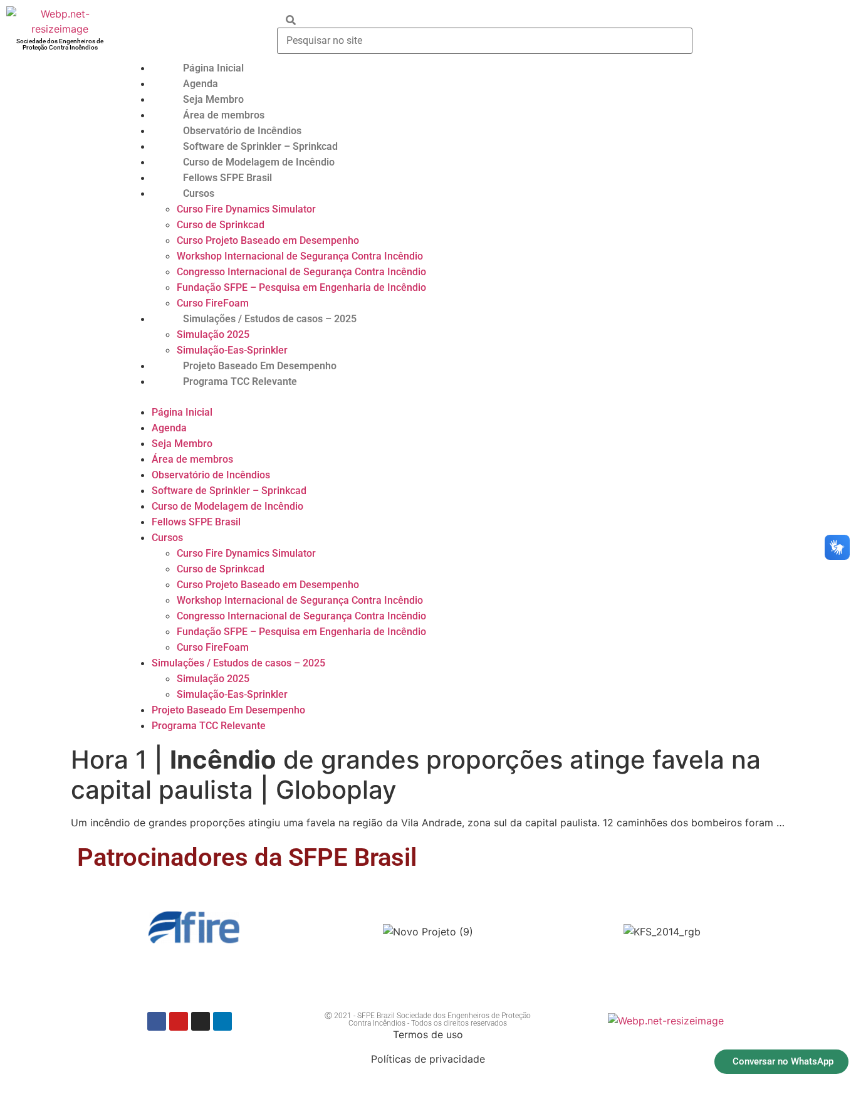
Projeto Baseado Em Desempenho (260, 366)
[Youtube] (178, 1021)
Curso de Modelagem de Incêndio (259, 162)
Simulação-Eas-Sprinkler (232, 350)
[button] (488, 396)
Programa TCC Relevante (240, 381)
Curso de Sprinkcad (220, 225)
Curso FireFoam (213, 303)
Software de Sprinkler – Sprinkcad (260, 146)
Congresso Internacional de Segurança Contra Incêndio (301, 272)
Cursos (198, 193)
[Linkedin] (222, 1021)
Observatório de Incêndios (242, 131)
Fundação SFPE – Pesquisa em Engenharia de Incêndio (301, 287)
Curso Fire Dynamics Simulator (246, 209)
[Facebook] (156, 1021)
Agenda (200, 84)
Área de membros (223, 115)
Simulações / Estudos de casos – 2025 (270, 319)
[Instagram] (200, 1021)
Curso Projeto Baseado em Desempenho (268, 240)
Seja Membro (213, 99)
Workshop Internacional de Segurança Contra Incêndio (300, 256)
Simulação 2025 (213, 334)
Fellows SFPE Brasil (227, 178)
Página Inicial (213, 68)
